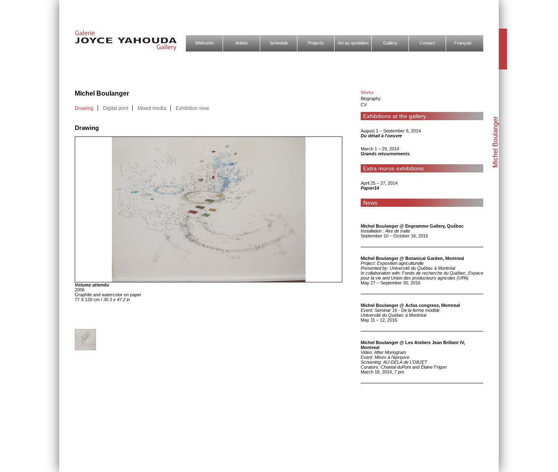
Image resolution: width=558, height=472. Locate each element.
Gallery (390, 42)
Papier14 (370, 188)
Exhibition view (192, 108)
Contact (427, 42)
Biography (371, 98)
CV (364, 104)
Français (463, 42)
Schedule (279, 42)
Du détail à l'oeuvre (381, 135)
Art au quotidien (353, 42)
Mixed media (152, 108)
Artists (241, 42)
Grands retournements (385, 153)
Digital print (115, 108)
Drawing (84, 108)
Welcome (204, 42)
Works (367, 92)
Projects (316, 42)
